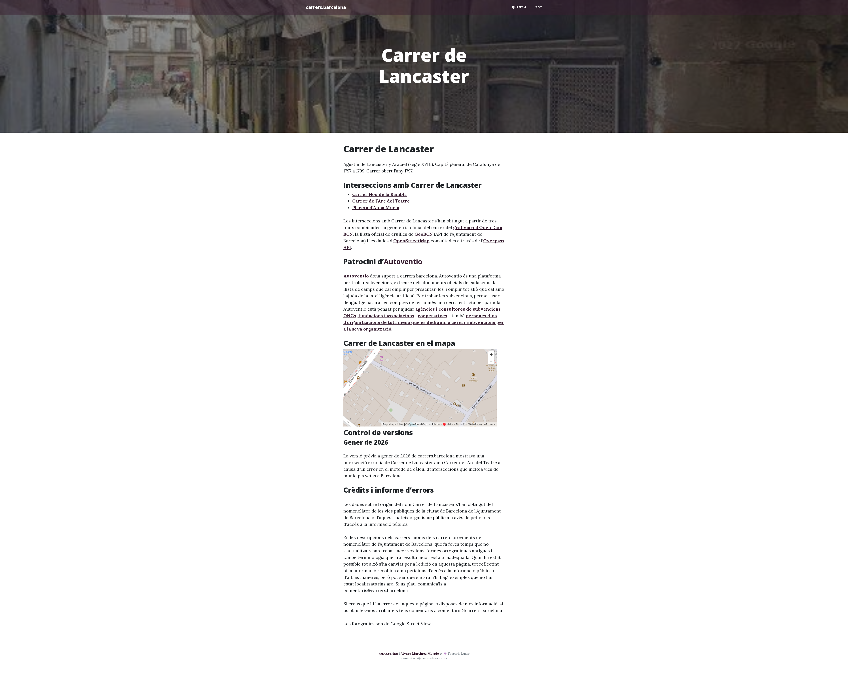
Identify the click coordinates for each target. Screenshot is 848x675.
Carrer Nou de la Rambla (379, 194)
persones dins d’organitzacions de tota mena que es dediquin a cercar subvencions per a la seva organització (423, 322)
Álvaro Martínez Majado (420, 654)
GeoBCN (424, 234)
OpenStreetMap (411, 240)
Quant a (519, 7)
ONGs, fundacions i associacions (378, 315)
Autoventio (403, 261)
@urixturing (388, 654)
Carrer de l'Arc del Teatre (381, 201)
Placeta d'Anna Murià (375, 207)
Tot (538, 7)
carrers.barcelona (326, 7)
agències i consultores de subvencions (458, 309)
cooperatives (432, 315)
